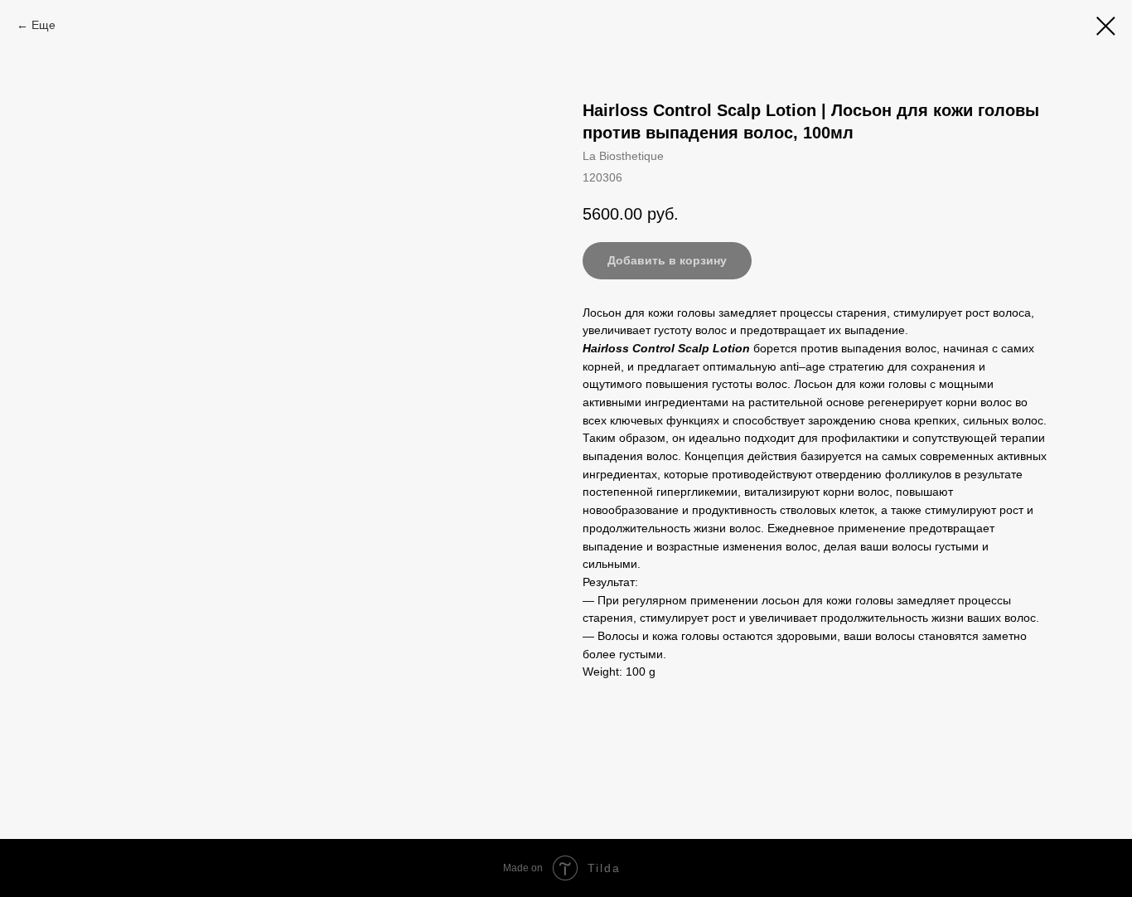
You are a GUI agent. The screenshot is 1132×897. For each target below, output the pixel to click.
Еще (43, 25)
